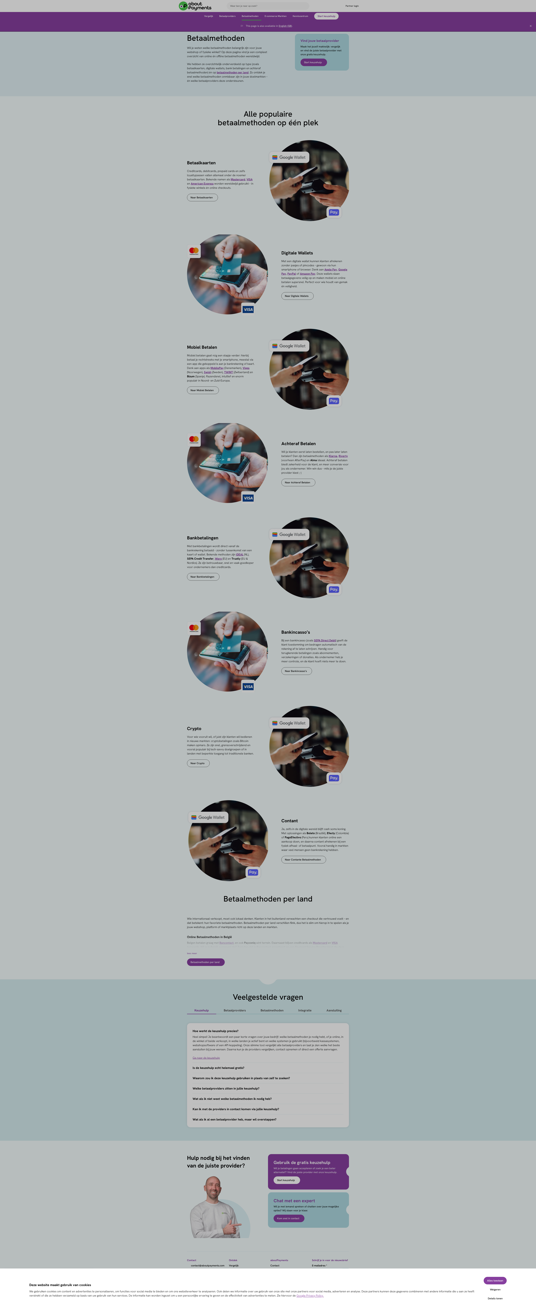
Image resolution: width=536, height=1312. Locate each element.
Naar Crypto (197, 763)
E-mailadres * (319, 1265)
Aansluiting (334, 1010)
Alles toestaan (495, 1280)
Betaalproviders (235, 1010)
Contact (274, 1265)
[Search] (306, 6)
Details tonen (495, 1298)
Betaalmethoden (272, 1010)
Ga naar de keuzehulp (206, 1058)
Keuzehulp (201, 1010)
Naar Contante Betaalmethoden (303, 859)
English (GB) (285, 25)
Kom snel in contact (288, 1218)
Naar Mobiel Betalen (202, 390)
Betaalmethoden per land (205, 962)
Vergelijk (234, 1265)
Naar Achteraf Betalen (297, 482)
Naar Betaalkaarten (202, 197)
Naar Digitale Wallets (296, 296)
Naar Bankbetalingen (202, 576)
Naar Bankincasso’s (296, 671)
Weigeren (495, 1289)
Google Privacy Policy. (310, 1295)
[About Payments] (195, 6)
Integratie (305, 1010)
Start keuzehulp (313, 62)
